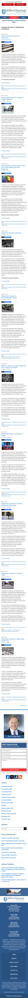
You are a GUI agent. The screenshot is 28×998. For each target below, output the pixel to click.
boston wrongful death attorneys (11, 494)
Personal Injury (24, 491)
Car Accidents (8, 491)
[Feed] (20, 777)
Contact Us (14, 970)
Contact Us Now (14, 769)
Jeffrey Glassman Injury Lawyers (17, 992)
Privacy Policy (14, 962)
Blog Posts (14, 978)
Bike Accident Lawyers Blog (8, 857)
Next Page (22, 705)
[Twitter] (12, 777)
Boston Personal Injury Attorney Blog (14, 11)
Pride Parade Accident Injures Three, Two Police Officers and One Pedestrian (13, 167)
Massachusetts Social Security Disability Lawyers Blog (11, 848)
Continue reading (5, 82)
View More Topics (5, 819)
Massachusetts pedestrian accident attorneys (10, 358)
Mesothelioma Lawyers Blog (8, 852)
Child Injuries (6, 794)
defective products (7, 808)
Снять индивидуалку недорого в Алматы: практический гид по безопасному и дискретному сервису (12, 875)
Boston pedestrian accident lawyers (12, 88)
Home (4, 17)
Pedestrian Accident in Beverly (11, 233)
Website (14, 958)
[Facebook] (8, 777)
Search (25, 828)
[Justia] (16, 777)
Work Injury (5, 816)
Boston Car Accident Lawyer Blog (10, 838)
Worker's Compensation (8, 813)
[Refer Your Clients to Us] (14, 892)
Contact (13, 17)
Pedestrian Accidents (16, 85)
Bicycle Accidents (7, 802)
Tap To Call (7, 4)
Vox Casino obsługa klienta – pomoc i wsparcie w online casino (13, 880)
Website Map (14, 974)
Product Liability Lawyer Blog (9, 855)
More (23, 17)
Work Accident (6, 811)
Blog (3, 805)
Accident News (9, 85)
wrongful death (6, 493)
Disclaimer (14, 966)
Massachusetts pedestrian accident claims (9, 631)
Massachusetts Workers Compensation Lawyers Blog (13, 844)
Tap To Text (20, 4)
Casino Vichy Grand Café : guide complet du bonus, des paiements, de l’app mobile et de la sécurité (13, 869)
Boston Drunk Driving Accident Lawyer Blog (12, 840)
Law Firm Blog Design (13, 996)
